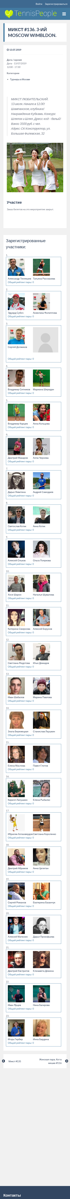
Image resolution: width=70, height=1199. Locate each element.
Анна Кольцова (41, 423)
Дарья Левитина (17, 491)
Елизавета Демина (43, 970)
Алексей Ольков (16, 560)
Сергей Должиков (17, 346)
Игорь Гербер (15, 1039)
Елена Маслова (16, 765)
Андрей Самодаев (43, 491)
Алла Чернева (41, 457)
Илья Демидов (41, 662)
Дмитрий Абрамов (18, 868)
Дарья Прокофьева (43, 936)
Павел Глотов (40, 765)
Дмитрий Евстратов (18, 970)
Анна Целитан (41, 868)
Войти (39, 3)
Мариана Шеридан (43, 389)
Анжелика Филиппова (45, 312)
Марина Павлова (42, 697)
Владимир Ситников (19, 389)
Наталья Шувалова (43, 594)
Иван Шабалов (16, 697)
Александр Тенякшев (19, 278)
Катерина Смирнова (19, 628)
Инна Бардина (41, 1039)
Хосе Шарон (14, 594)
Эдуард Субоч (15, 312)
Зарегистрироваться (56, 3)
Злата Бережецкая (18, 731)
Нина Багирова (41, 1005)
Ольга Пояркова (42, 560)
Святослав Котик (17, 526)
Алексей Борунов (42, 628)
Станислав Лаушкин (44, 731)
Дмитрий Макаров (18, 457)
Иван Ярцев (14, 1005)
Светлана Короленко (44, 834)
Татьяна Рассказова (44, 278)
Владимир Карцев (18, 423)
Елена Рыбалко (41, 799)
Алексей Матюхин (18, 936)
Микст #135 (14, 1061)
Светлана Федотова (19, 662)
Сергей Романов (17, 902)
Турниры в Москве (20, 79)
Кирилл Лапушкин (18, 799)
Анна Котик (39, 526)
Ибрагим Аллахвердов (20, 834)
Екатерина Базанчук (44, 902)
